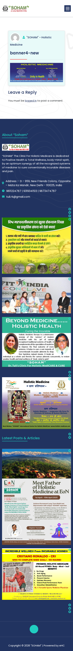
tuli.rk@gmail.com (18, 197)
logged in (31, 100)
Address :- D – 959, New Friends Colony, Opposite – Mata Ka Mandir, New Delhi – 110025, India (38, 183)
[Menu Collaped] (67, 8)
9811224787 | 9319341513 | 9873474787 (31, 191)
